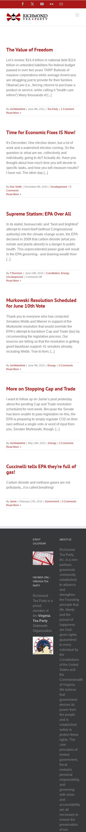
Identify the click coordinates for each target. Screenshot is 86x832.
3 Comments (65, 365)
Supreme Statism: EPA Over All (38, 214)
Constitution (53, 273)
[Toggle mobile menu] (77, 15)
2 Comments (66, 443)
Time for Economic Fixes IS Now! (40, 132)
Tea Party (52, 109)
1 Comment (67, 109)
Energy (65, 273)
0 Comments (69, 501)
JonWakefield (17, 109)
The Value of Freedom (29, 49)
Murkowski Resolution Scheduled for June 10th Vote (41, 303)
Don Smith (16, 186)
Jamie (13, 501)
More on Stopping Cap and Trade (40, 388)
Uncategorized (58, 186)
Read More (12, 112)
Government (52, 501)
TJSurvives (16, 273)
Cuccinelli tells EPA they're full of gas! (41, 469)
